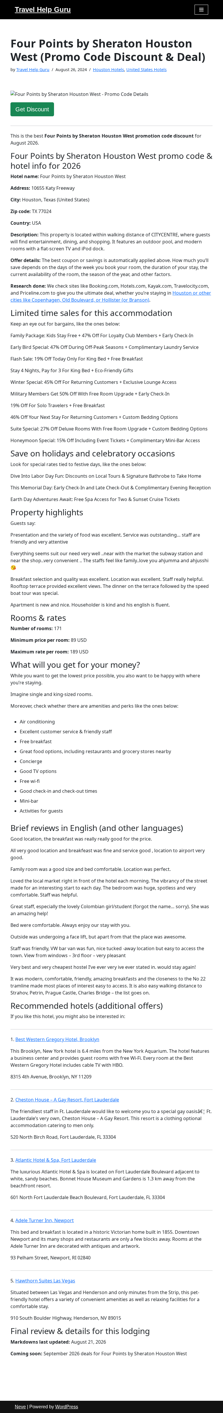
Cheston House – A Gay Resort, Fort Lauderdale (67, 1099)
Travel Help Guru (32, 69)
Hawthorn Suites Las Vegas (45, 1280)
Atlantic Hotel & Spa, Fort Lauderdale (55, 1160)
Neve (20, 1406)
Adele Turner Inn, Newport (44, 1220)
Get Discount (32, 109)
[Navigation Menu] (201, 10)
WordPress (66, 1406)
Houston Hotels (108, 69)
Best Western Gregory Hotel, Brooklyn (57, 1039)
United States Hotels (146, 69)
